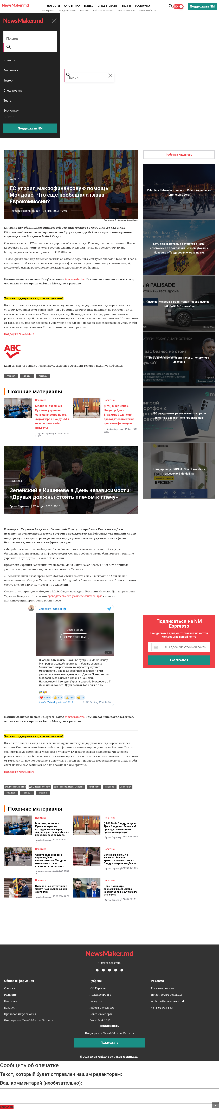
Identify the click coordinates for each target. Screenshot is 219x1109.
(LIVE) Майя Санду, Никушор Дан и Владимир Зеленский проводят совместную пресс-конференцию (119, 414)
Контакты (10, 1001)
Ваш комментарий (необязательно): (41, 1083)
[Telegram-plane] (121, 970)
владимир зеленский (15, 787)
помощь (43, 376)
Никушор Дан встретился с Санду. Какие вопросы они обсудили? (51, 889)
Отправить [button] (7, 1107)
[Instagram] (109, 970)
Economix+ (142, 5)
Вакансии (10, 1007)
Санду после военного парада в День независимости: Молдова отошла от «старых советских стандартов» (50, 860)
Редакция (10, 994)
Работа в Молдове (103, 10)
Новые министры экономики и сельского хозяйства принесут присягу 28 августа (120, 890)
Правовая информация (20, 1014)
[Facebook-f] (97, 970)
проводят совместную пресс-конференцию (75, 596)
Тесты (126, 5)
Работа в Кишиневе (179, 154)
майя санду (125, 787)
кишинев (109, 787)
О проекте (11, 988)
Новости (53, 5)
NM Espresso (48, 10)
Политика (40, 400)
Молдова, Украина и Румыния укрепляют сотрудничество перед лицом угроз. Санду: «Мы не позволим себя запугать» (52, 829)
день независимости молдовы (69, 787)
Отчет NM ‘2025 (147, 10)
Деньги (14, 178)
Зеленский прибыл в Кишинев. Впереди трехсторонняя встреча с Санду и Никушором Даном (120, 859)
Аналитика (72, 5)
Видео (88, 5)
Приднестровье (67, 10)
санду (27, 793)
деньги (26, 376)
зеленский (94, 787)
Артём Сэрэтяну (46, 433)
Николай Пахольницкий (25, 211)
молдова (11, 793)
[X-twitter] (103, 970)
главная (11, 376)
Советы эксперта (126, 10)
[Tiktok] (115, 970)
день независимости (39, 787)
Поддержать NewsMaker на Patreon (28, 1020)
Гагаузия (84, 10)
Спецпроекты (108, 5)
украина (43, 793)
